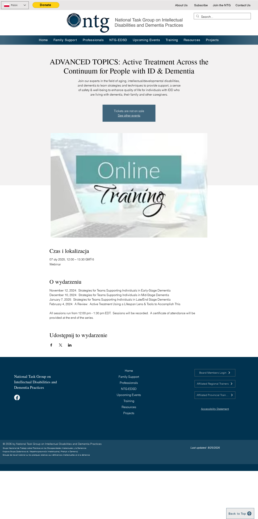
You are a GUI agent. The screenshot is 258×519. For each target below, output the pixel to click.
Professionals (129, 383)
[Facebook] (17, 397)
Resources (129, 407)
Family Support (129, 377)
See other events (129, 115)
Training (129, 401)
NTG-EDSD (129, 389)
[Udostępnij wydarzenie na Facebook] (51, 345)
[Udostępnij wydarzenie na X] (60, 345)
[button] (172, 40)
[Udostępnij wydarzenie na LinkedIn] (70, 345)
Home (129, 370)
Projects (128, 413)
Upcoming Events (129, 395)
